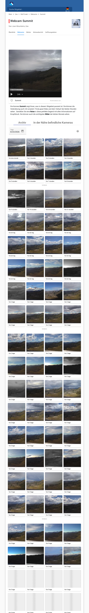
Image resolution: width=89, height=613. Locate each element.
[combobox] (36, 9)
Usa (16, 14)
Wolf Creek (24, 14)
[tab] (22, 122)
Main (10, 14)
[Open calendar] (22, 131)
